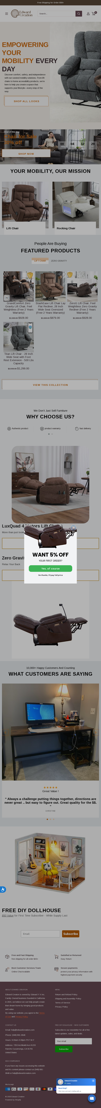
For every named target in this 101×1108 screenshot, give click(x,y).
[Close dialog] (73, 528)
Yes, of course (50, 568)
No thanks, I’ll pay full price (50, 575)
